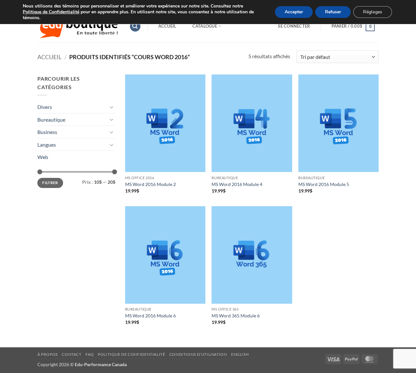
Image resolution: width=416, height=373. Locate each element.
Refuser (333, 12)
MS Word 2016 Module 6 (150, 315)
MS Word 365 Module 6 (236, 315)
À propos (47, 354)
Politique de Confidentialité (51, 12)
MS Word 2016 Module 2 (150, 184)
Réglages (372, 12)
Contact (71, 354)
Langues (46, 144)
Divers (44, 107)
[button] (135, 26)
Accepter (294, 12)
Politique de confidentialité (131, 354)
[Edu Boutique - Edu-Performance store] (78, 26)
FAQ (89, 354)
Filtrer (50, 182)
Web (42, 157)
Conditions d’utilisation (198, 354)
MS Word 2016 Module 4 (237, 184)
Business (47, 132)
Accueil (167, 26)
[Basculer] (111, 107)
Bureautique (51, 119)
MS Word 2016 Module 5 (323, 184)
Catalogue (204, 26)
